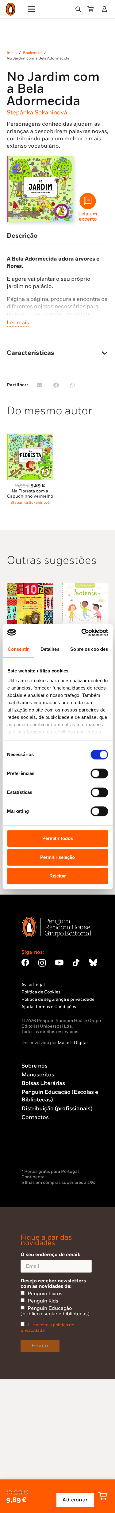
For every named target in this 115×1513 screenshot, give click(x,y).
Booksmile (32, 53)
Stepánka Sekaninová (37, 112)
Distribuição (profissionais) (56, 1108)
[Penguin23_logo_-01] (11, 9)
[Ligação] (105, 9)
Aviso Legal (33, 984)
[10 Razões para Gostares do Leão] (30, 586)
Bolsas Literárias (43, 1083)
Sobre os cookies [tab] (89, 649)
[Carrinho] (90, 9)
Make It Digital (73, 1042)
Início (12, 53)
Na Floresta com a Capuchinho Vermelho (30, 493)
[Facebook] (25, 962)
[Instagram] (42, 963)
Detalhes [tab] (49, 649)
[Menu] (31, 9)
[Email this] (39, 385)
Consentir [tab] (18, 649)
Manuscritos (37, 1075)
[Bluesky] (93, 962)
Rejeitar (57, 875)
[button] (78, 9)
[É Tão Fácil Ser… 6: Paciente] (85, 586)
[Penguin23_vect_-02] (39, 1151)
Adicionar (75, 1500)
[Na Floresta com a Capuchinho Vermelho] (30, 437)
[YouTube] (59, 962)
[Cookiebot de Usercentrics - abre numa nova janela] (82, 632)
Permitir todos (57, 838)
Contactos (35, 1117)
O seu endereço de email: (50, 1255)
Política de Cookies (40, 992)
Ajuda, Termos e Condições (48, 1006)
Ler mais (18, 322)
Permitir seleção (57, 857)
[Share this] (56, 385)
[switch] (99, 773)
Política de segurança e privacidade (57, 999)
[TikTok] (76, 962)
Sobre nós (34, 1066)
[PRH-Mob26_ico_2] (87, 201)
